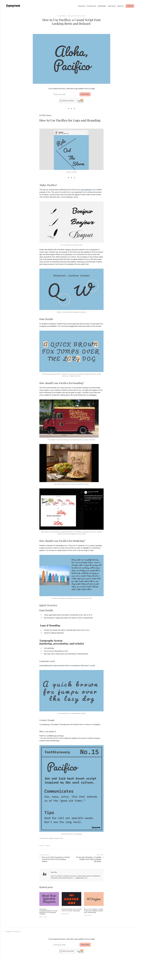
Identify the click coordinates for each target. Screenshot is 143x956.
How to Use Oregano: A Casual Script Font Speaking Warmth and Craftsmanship (93, 910)
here (55, 736)
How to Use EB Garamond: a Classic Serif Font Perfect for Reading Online (56, 859)
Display (42, 845)
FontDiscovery (91, 6)
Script (48, 845)
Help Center (112, 6)
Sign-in (130, 6)
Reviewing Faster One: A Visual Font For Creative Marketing (71, 909)
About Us (120, 6)
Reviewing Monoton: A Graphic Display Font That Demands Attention (88, 859)
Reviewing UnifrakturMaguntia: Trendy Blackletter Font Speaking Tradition (48, 911)
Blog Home (81, 6)
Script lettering (86, 190)
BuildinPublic (102, 6)
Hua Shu (62, 15)
